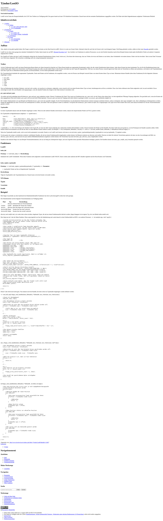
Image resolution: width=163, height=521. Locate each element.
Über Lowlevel (8, 517)
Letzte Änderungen (9, 480)
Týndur (6, 447)
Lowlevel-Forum (8, 478)
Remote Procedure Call (60, 52)
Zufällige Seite (8, 481)
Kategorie (3, 444)
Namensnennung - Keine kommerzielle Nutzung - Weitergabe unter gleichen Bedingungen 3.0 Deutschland (55, 514)
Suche (16, 10)
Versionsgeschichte (9, 462)
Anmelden (7, 468)
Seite (5, 457)
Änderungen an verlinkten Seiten (13, 498)
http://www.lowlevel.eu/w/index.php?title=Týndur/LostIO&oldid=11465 (29, 442)
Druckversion (7, 501)
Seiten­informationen (9, 504)
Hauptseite (7, 475)
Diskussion (7, 459)
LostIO (13, 9)
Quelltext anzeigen (9, 460)
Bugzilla (146, 49)
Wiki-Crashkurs (8, 483)
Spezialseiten (7, 499)
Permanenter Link (9, 502)
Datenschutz (7, 515)
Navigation (11, 10)
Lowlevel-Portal (8, 476)
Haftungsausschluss (9, 519)
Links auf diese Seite (9, 496)
